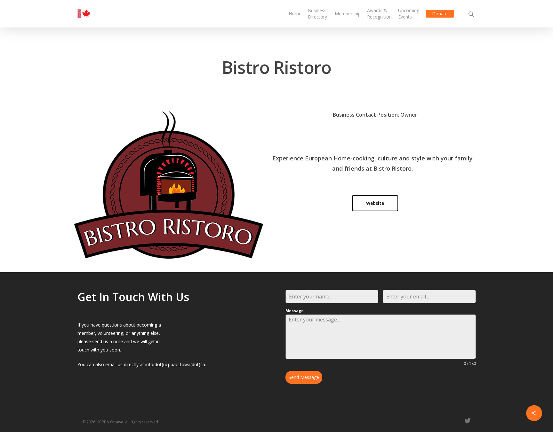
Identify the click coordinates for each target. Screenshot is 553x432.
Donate (440, 14)
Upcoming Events (408, 13)
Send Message (304, 377)
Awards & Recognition (379, 13)
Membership (348, 14)
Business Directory (317, 13)
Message (294, 310)
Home (295, 14)
